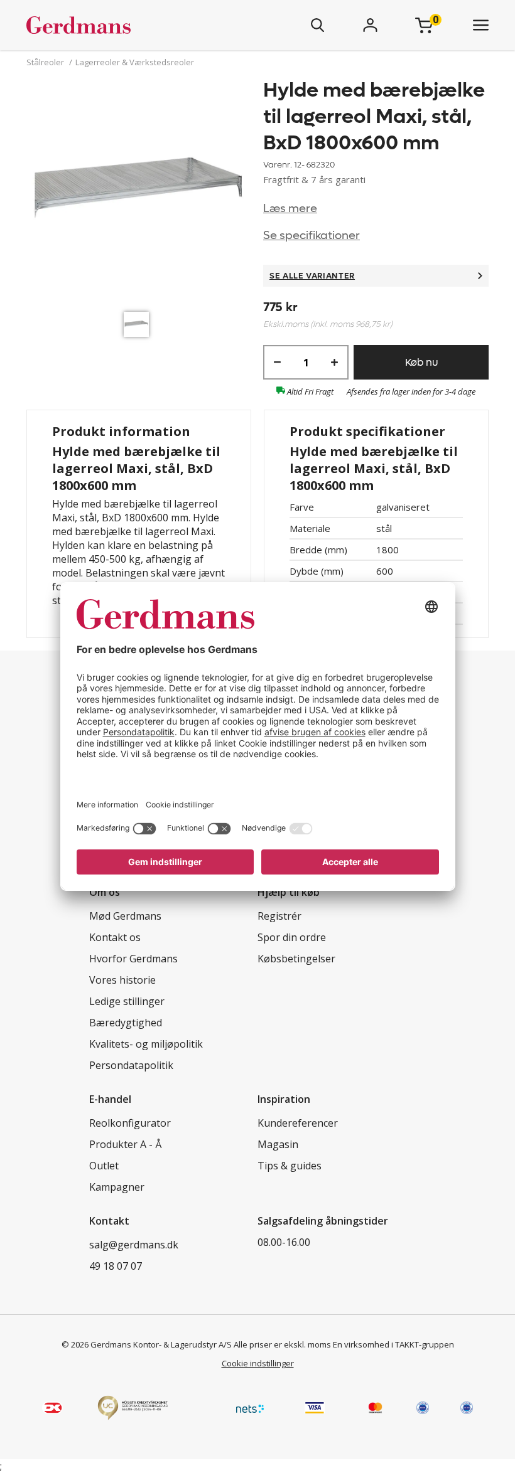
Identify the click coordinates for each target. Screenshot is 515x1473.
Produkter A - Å (125, 1144)
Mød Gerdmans (125, 916)
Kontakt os (115, 937)
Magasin (278, 1144)
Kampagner (116, 1187)
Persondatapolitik (131, 1065)
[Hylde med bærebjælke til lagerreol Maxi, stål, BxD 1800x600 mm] (139, 191)
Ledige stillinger (127, 1001)
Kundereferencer (298, 1123)
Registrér (279, 916)
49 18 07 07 (115, 1266)
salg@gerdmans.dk (133, 1245)
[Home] (115, 25)
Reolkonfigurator (130, 1123)
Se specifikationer (311, 235)
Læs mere (290, 208)
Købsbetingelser (296, 958)
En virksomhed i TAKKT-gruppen (393, 1344)
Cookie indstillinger (258, 1363)
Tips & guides (290, 1166)
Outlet (104, 1166)
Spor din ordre (292, 937)
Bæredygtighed (125, 1022)
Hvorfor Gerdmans (133, 958)
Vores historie (122, 980)
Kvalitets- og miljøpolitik (146, 1044)
